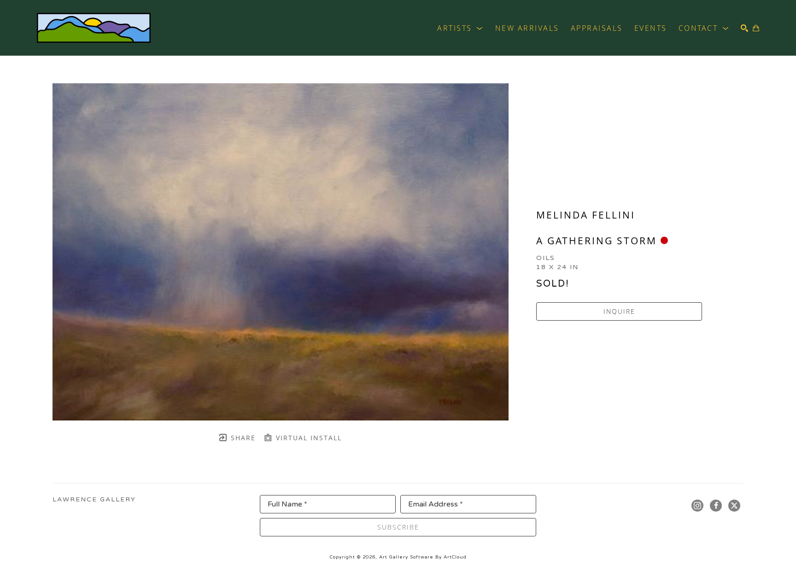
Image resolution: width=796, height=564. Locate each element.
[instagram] (697, 506)
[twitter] (734, 506)
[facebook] (716, 506)
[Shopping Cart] (756, 28)
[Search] (744, 28)
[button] (460, 28)
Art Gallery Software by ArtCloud (423, 557)
